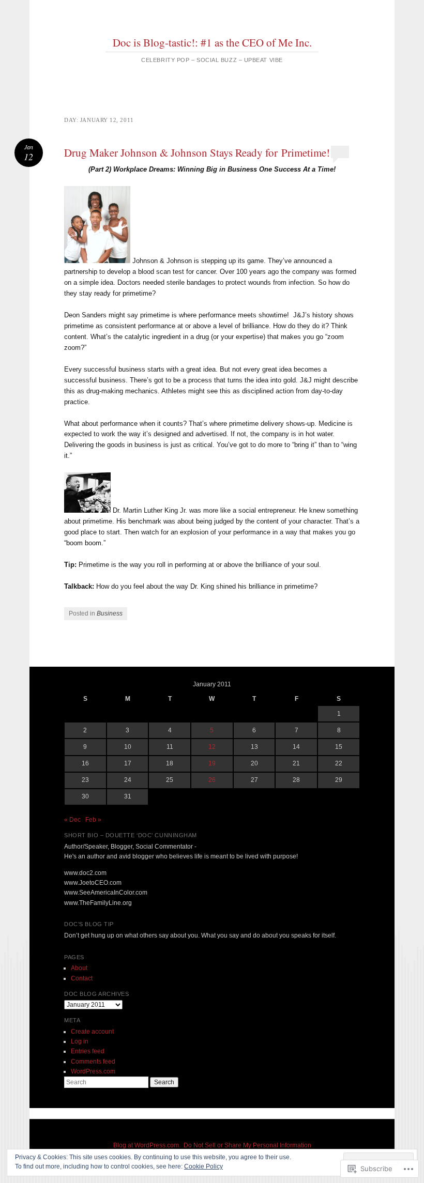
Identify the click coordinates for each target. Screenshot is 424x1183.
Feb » (93, 819)
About (79, 968)
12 (212, 746)
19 (212, 763)
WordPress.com (93, 1071)
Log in (79, 1041)
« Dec (72, 819)
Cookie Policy (203, 1166)
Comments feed (93, 1061)
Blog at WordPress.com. (146, 1145)
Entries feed (87, 1051)
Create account (92, 1031)
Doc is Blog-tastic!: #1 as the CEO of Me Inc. (212, 42)
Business (110, 613)
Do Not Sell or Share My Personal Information (247, 1145)
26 (212, 779)
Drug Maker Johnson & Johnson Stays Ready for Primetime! (197, 152)
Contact (82, 978)
